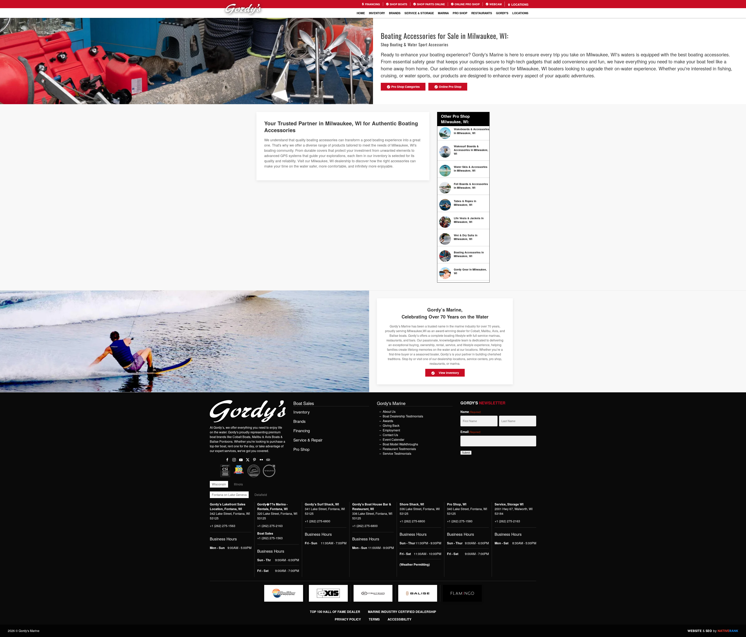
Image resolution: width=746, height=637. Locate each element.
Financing (372, 4)
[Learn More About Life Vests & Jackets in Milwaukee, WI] (463, 222)
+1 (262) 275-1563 (222, 526)
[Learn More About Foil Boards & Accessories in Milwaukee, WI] (463, 188)
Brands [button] (395, 13)
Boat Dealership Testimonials (403, 416)
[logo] (283, 593)
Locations (519, 4)
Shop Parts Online (430, 4)
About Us (389, 411)
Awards (388, 421)
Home (361, 13)
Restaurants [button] (481, 13)
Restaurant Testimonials (399, 449)
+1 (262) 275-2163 (270, 526)
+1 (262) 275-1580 (459, 521)
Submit (466, 452)
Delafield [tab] (260, 494)
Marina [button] (443, 13)
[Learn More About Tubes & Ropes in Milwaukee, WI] (463, 205)
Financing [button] (301, 430)
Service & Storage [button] (419, 13)
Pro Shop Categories (405, 87)
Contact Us (390, 435)
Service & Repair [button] (307, 440)
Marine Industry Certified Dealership (402, 611)
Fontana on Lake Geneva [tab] (229, 494)
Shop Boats (398, 4)
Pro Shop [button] (460, 13)
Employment (391, 430)
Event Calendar (393, 439)
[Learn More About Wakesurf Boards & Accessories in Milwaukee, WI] (463, 152)
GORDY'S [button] (502, 13)
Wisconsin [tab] (219, 484)
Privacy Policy (348, 619)
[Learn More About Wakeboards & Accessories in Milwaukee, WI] (463, 133)
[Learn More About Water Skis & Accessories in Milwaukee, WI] (463, 171)
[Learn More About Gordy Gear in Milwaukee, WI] (463, 273)
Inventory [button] (377, 13)
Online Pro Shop (467, 4)
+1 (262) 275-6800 (317, 521)
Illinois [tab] (238, 484)
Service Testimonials (397, 453)
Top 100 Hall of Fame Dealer (335, 611)
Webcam (495, 4)
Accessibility (399, 619)
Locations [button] (520, 13)
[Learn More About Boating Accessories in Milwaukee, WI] (463, 256)
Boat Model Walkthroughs (400, 444)
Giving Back (391, 425)
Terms (374, 619)
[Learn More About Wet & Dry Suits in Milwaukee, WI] (463, 239)
